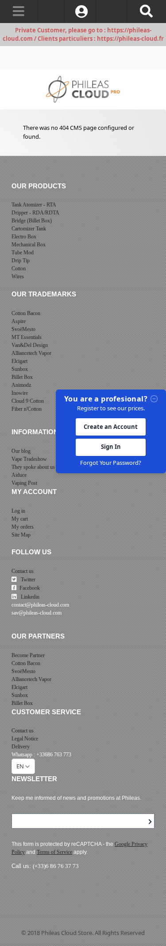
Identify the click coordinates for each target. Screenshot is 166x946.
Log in (18, 511)
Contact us (23, 571)
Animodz (21, 385)
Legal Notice (25, 739)
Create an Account (111, 427)
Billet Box (22, 377)
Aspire (19, 321)
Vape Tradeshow (29, 459)
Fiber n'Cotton (27, 409)
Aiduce (19, 475)
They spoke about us (33, 467)
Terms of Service (54, 852)
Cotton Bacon (26, 313)
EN (20, 766)
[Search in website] (146, 11)
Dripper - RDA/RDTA (35, 213)
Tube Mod (23, 252)
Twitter (27, 579)
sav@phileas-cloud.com (37, 613)
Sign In (111, 447)
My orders (23, 527)
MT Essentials (27, 337)
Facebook (29, 588)
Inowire (20, 393)
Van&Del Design (30, 345)
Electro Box (24, 237)
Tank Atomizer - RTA (34, 205)
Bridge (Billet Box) (32, 221)
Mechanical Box (29, 244)
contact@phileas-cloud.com (40, 605)
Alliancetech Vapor (31, 353)
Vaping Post (24, 483)
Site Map (21, 535)
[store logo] (83, 89)
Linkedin (29, 597)
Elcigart (19, 361)
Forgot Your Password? (110, 463)
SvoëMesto (23, 329)
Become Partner (28, 655)
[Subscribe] (150, 822)
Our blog (21, 451)
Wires (18, 276)
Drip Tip (21, 260)
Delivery (21, 747)
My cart (20, 519)
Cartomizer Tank (29, 229)
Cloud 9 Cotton (28, 401)
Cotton (19, 268)
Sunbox (20, 369)
